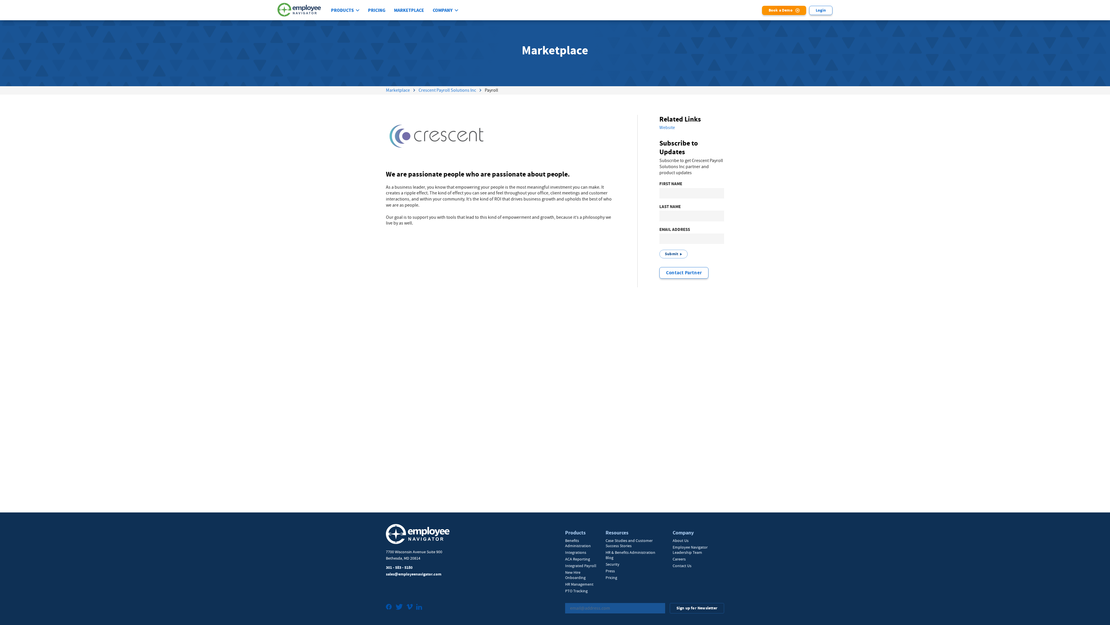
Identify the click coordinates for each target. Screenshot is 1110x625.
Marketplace (409, 10)
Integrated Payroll (580, 565)
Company (443, 10)
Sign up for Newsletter (696, 608)
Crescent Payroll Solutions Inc (447, 90)
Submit (671, 254)
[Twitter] (399, 607)
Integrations (575, 552)
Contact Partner (684, 272)
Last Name (670, 206)
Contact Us (682, 565)
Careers (679, 559)
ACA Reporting (577, 559)
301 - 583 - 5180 (399, 567)
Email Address (674, 229)
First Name (670, 183)
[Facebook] (389, 607)
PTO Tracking (576, 590)
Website (667, 127)
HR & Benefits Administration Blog (630, 555)
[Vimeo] (409, 607)
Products (342, 10)
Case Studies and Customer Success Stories (629, 543)
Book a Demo (781, 10)
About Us (681, 540)
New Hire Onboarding (575, 575)
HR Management (579, 584)
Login (821, 10)
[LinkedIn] (419, 607)
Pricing (376, 10)
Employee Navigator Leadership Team (690, 550)
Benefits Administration (578, 543)
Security (612, 564)
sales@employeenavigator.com (413, 574)
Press (610, 570)
